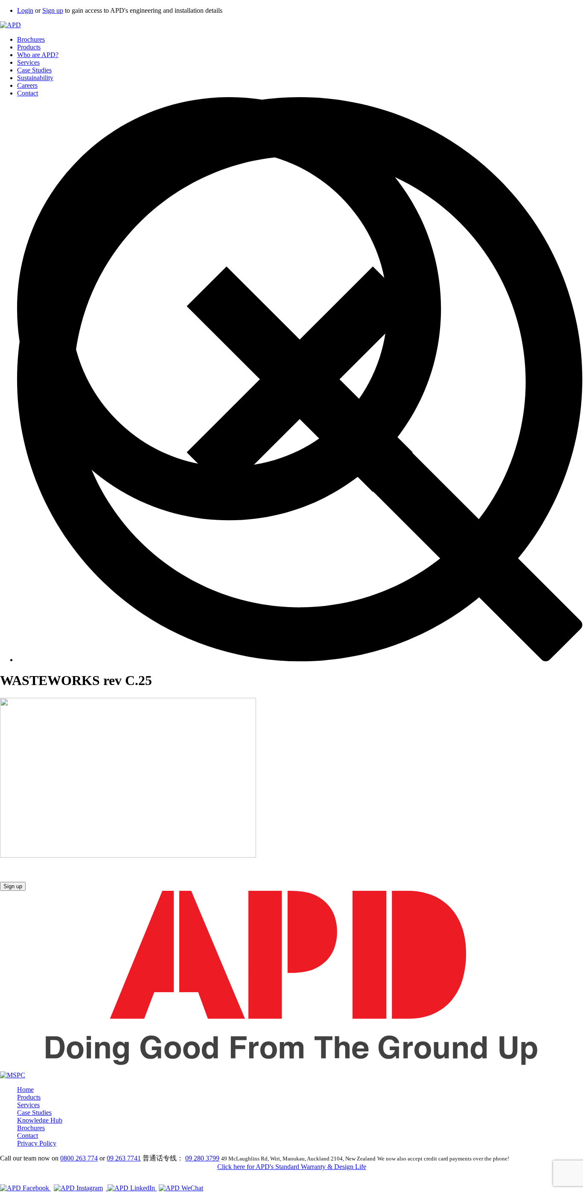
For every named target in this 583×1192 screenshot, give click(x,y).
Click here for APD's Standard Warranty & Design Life (291, 1166)
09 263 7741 (124, 1158)
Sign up (52, 10)
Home (25, 1089)
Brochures (31, 39)
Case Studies (34, 70)
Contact (27, 93)
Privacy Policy (36, 1143)
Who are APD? (37, 54)
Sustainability (35, 77)
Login (25, 10)
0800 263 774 (79, 1158)
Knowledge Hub (39, 1120)
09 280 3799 (202, 1158)
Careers (27, 85)
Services (28, 62)
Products (29, 47)
